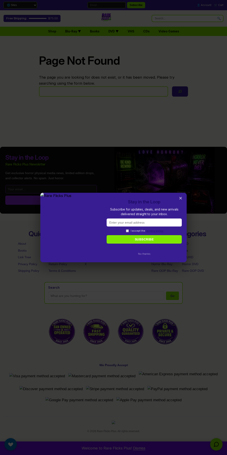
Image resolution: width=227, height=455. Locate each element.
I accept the (147, 230)
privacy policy (155, 230)
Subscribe (144, 239)
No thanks (144, 253)
